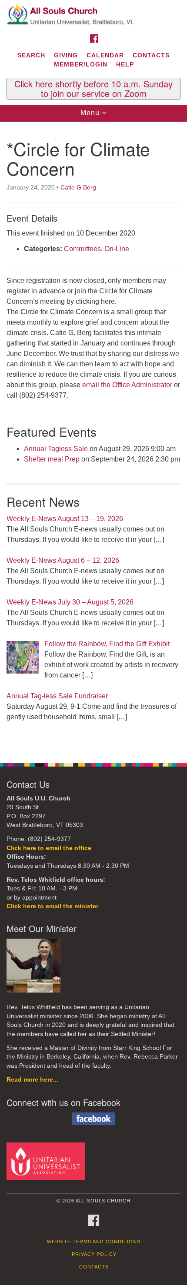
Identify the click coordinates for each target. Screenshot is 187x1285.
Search (31, 55)
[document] (93, 438)
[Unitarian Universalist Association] (47, 1161)
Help (125, 64)
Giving (66, 55)
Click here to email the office (49, 848)
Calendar (105, 55)
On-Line (116, 248)
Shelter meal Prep (52, 459)
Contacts (151, 55)
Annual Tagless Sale (56, 448)
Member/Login (80, 64)
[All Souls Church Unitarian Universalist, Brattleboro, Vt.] (93, 14)
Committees (82, 248)
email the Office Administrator (127, 384)
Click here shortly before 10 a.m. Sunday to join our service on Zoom (93, 89)
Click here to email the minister (52, 906)
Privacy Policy (94, 1254)
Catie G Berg (78, 187)
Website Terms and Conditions (93, 1241)
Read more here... (32, 1079)
